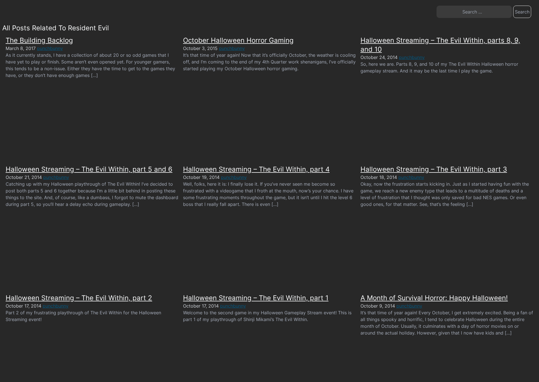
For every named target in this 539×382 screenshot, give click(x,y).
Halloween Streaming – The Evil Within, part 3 (433, 169)
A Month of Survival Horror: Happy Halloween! (434, 298)
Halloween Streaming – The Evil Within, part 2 (79, 298)
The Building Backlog (39, 40)
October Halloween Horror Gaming (238, 40)
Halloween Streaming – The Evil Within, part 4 (256, 169)
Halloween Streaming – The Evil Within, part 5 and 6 (89, 169)
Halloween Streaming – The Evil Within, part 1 (255, 298)
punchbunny (50, 48)
